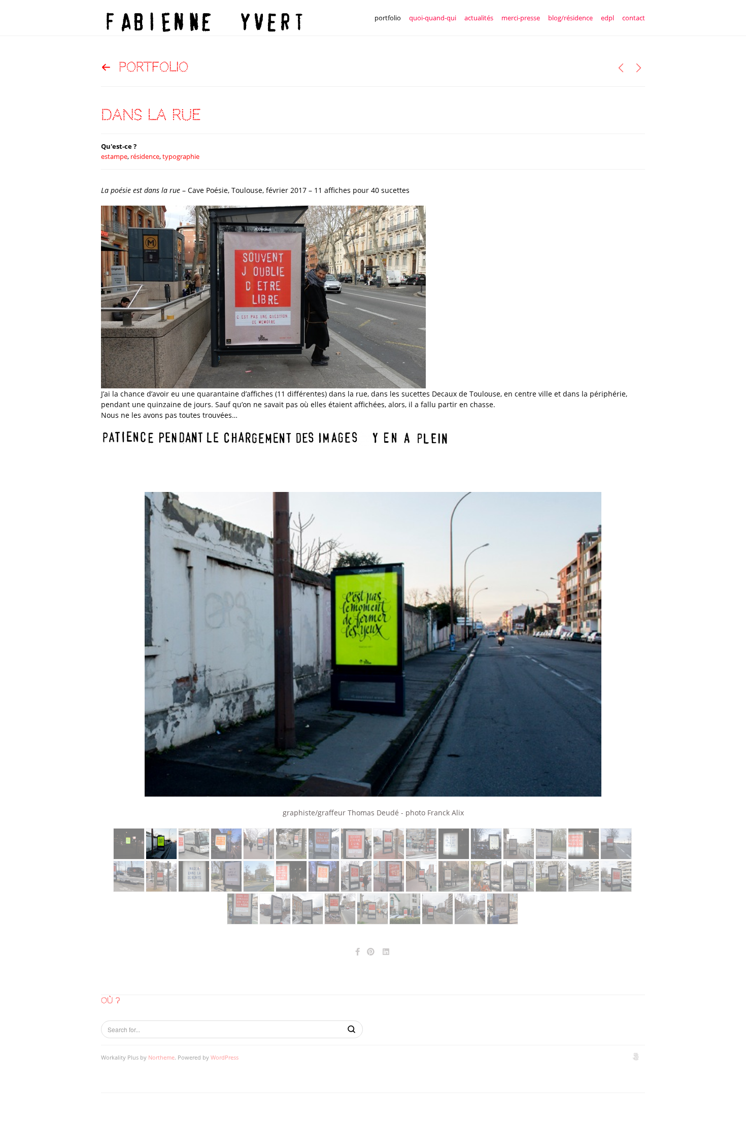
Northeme (161, 1057)
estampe (114, 156)
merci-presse (520, 17)
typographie (180, 156)
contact (633, 17)
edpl (607, 17)
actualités (478, 17)
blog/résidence (570, 17)
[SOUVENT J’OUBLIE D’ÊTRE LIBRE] (638, 68)
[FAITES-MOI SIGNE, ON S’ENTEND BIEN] (621, 68)
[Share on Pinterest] (371, 952)
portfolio (388, 17)
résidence (144, 156)
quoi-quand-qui (432, 17)
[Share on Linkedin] (386, 952)
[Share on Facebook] (357, 952)
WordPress (225, 1057)
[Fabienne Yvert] (202, 18)
